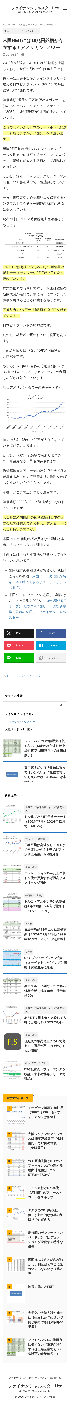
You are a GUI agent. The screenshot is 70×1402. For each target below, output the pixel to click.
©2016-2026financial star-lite (35, 1391)
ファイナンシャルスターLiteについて (27, 1377)
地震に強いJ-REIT (41, 1287)
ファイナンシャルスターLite (35, 8)
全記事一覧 (55, 1377)
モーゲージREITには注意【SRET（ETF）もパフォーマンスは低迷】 (45, 1112)
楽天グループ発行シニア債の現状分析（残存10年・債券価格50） (45, 990)
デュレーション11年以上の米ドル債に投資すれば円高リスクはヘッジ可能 (45, 877)
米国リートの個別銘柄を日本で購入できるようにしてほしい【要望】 (37, 581)
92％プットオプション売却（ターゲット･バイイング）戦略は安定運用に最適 (45, 962)
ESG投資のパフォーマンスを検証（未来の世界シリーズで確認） (45, 1074)
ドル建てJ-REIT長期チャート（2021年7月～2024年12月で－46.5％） (45, 821)
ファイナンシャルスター (19, 721)
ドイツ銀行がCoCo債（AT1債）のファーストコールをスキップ (45, 1192)
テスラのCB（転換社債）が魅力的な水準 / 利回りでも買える (45, 1214)
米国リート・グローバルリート (23, 676)
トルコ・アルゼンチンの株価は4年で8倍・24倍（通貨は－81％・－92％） (45, 906)
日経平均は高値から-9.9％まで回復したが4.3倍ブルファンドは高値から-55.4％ (45, 849)
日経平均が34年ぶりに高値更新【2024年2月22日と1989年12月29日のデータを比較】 (45, 934)
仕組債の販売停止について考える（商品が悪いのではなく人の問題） (45, 1045)
